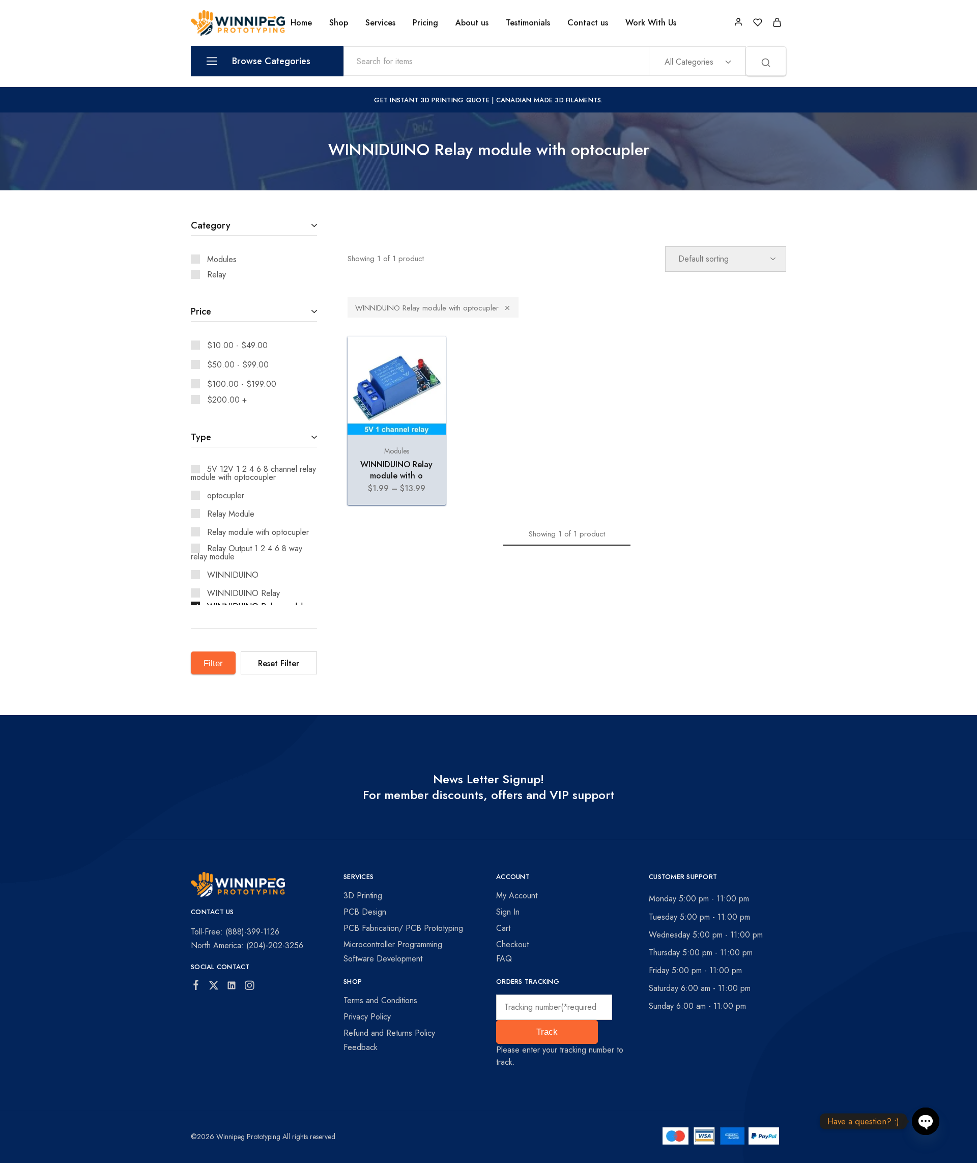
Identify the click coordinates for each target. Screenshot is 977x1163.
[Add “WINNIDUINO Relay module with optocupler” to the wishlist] (429, 357)
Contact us (587, 23)
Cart (503, 928)
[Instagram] (249, 987)
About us (472, 23)
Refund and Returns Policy (389, 1033)
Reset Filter (278, 663)
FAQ (504, 959)
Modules (396, 451)
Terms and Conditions (380, 1000)
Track (547, 1032)
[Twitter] (214, 987)
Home (301, 23)
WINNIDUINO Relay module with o (396, 470)
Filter (213, 663)
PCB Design (364, 912)
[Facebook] (196, 987)
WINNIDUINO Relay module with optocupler (427, 308)
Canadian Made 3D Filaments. (549, 100)
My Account (516, 895)
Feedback (360, 1047)
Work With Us (650, 23)
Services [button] (380, 23)
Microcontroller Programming (392, 944)
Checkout (512, 944)
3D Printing (362, 895)
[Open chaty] (925, 1122)
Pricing (425, 23)
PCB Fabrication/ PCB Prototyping (403, 928)
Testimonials (528, 23)
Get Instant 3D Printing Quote (432, 100)
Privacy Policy (367, 1017)
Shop (338, 23)
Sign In (508, 912)
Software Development (382, 959)
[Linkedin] (232, 987)
